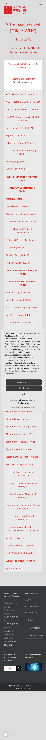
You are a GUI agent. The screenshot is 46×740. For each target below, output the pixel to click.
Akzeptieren (23, 382)
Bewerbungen (35, 635)
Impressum (32, 606)
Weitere (34, 620)
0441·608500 (11, 624)
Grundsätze (35, 627)
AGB (28, 600)
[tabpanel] (23, 80)
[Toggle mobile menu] (40, 4)
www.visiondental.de (23, 688)
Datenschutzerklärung (27, 407)
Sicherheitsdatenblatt (24, 78)
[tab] (23, 65)
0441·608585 (11, 617)
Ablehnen (24, 388)
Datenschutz (32, 612)
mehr (23, 394)
